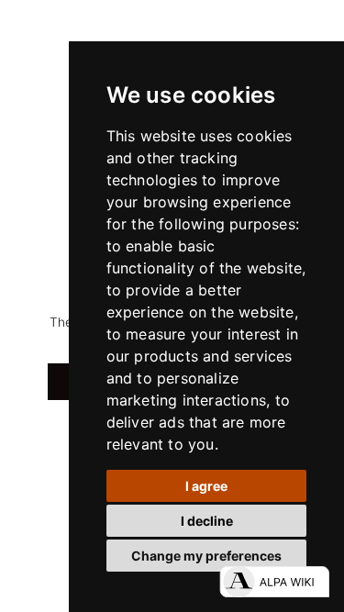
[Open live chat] (274, 581)
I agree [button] (206, 486)
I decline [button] (207, 521)
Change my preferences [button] (206, 555)
